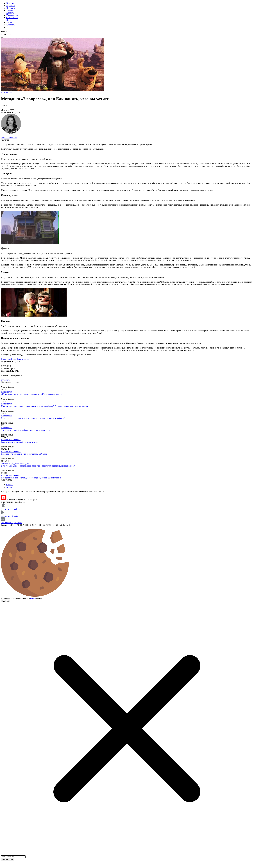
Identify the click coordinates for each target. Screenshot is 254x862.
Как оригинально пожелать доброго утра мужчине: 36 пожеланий (31, 478)
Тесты (9, 22)
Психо (9, 20)
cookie (33, 598)
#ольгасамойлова (9, 359)
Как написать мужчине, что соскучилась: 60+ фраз (24, 454)
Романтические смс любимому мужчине (19, 442)
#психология (23, 359)
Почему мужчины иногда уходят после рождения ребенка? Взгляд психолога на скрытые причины (45, 406)
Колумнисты (12, 15)
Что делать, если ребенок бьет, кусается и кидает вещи (25, 430)
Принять (5, 601)
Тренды (9, 10)
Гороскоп (10, 6)
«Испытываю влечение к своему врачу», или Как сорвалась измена (31, 394)
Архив (9, 487)
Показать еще (7, 860)
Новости (10, 3)
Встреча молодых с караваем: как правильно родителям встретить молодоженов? (38, 466)
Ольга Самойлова (9, 137)
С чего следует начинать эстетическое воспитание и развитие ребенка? (33, 418)
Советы (9, 485)
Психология (6, 392)
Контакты (10, 25)
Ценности (10, 8)
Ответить (5, 380)
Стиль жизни (12, 17)
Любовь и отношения (11, 439)
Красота (10, 13)
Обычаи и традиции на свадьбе (15, 463)
